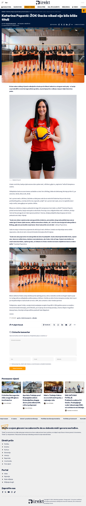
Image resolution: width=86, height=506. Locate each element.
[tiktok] (15, 492)
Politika (14, 391)
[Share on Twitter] (61, 24)
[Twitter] (5, 492)
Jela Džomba (7, 403)
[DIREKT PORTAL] (43, 2)
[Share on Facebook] (59, 24)
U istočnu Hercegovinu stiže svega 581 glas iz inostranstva (10, 397)
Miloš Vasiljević (11, 23)
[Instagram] (12, 492)
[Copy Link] (69, 24)
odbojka (34, 318)
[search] (78, 2)
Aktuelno (21, 23)
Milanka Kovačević (72, 410)
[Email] (66, 324)
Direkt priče (15, 389)
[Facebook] (3, 492)
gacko (19, 318)
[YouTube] (8, 492)
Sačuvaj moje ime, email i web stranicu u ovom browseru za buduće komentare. (31, 364)
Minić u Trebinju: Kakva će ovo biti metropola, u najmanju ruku (53, 397)
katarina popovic (26, 318)
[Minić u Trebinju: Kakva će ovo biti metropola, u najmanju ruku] (53, 387)
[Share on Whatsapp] (64, 24)
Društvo (27, 23)
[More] (72, 24)
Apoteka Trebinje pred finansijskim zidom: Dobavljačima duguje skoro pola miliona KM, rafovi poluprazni (31, 400)
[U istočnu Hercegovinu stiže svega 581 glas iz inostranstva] (11, 387)
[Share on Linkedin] (67, 24)
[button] (84, 10)
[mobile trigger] (3, 2)
